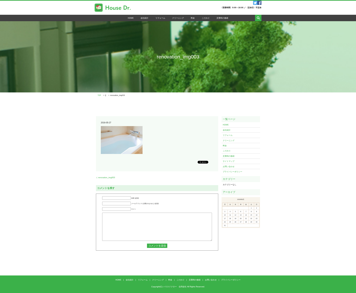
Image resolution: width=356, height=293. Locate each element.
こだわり (206, 18)
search (258, 18)
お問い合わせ (228, 166)
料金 (193, 18)
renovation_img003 (106, 177)
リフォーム (160, 18)
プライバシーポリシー (232, 172)
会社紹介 (144, 18)
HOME (131, 18)
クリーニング (178, 18)
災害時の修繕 (222, 18)
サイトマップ (228, 161)
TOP (99, 95)
